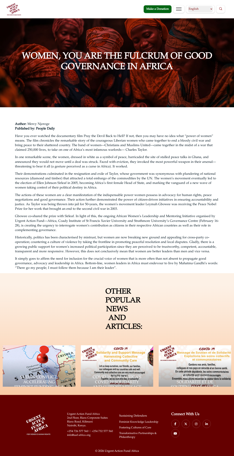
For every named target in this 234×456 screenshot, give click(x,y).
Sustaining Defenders (133, 415)
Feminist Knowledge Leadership (138, 422)
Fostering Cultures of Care (135, 427)
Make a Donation (157, 9)
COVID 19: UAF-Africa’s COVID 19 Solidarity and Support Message (117, 382)
